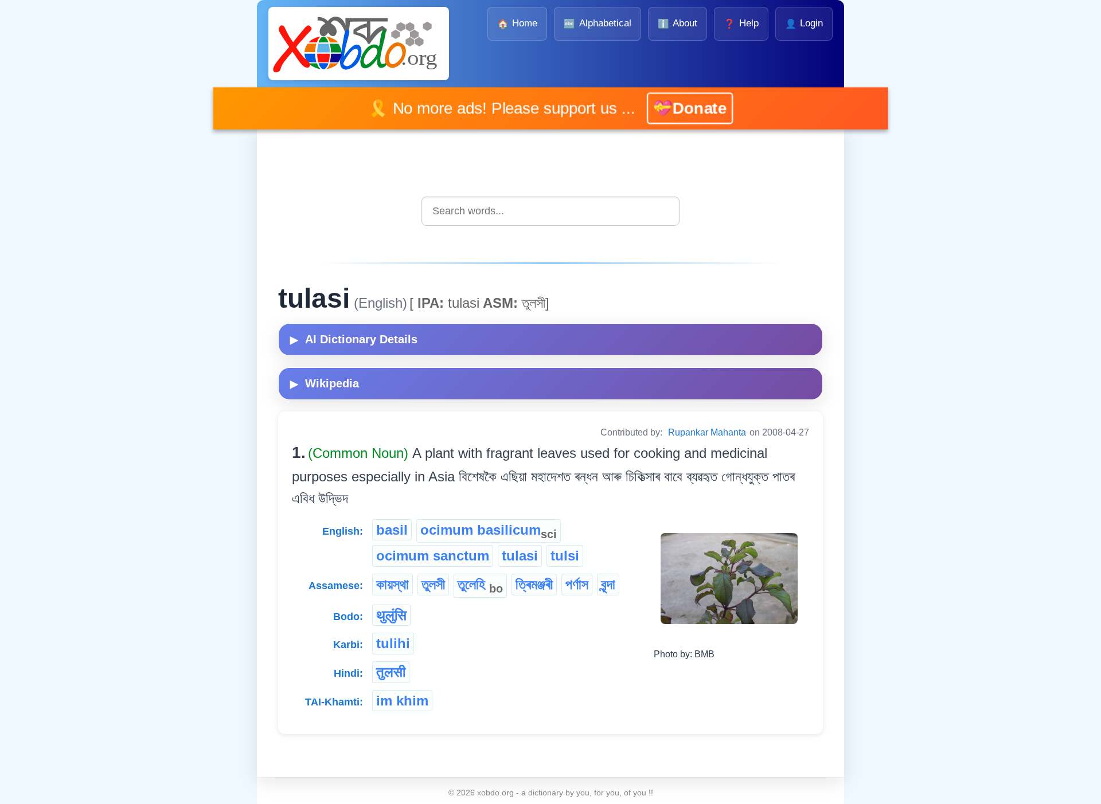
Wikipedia (324, 383)
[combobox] (550, 211)
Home (517, 23)
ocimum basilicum (488, 531)
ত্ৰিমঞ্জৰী (534, 584)
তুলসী (433, 584)
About (677, 23)
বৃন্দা (608, 584)
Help (741, 23)
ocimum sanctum (432, 555)
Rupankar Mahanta (707, 432)
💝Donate (672, 108)
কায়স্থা (392, 584)
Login (804, 23)
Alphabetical (597, 23)
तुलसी (390, 672)
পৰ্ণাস (576, 584)
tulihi (393, 643)
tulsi (564, 555)
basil (392, 530)
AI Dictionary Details (353, 339)
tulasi (520, 555)
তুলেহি (480, 585)
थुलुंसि (391, 615)
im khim (402, 700)
